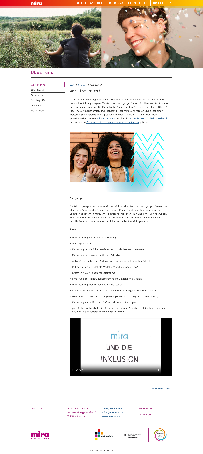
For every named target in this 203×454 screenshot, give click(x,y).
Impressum (145, 408)
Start (72, 85)
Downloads (37, 105)
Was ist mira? (38, 84)
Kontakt (37, 408)
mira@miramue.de (112, 412)
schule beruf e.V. (106, 118)
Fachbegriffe (38, 100)
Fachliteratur (38, 110)
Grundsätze (37, 89)
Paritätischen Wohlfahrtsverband (148, 118)
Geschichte (37, 95)
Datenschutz (147, 414)
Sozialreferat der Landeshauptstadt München (112, 122)
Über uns (82, 85)
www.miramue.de (112, 416)
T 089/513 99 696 (112, 408)
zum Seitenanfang (160, 388)
